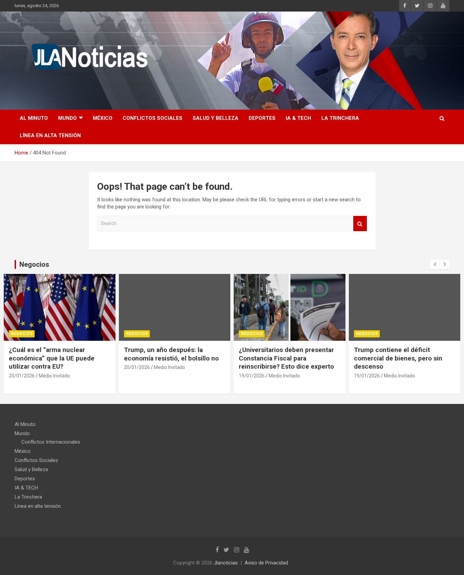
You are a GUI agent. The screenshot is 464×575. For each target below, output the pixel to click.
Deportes (262, 118)
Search (360, 223)
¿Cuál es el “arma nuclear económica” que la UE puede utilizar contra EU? (51, 358)
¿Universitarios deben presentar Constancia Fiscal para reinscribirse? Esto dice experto (286, 358)
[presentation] (435, 264)
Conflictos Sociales (152, 118)
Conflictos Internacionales (50, 442)
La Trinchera (340, 118)
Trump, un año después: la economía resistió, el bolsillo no (171, 354)
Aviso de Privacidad (266, 563)
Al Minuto (34, 118)
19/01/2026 (252, 375)
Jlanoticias (226, 563)
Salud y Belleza (215, 118)
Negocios (22, 333)
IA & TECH (298, 118)
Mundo (67, 118)
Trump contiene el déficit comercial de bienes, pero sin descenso (398, 358)
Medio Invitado (54, 375)
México (102, 118)
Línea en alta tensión (50, 135)
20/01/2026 (22, 375)
